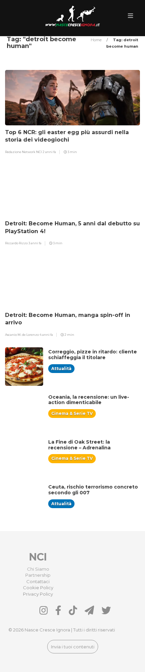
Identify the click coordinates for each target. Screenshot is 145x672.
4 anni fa (46, 335)
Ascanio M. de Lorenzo (22, 335)
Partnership (38, 575)
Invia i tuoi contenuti (72, 646)
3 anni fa (34, 243)
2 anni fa (49, 152)
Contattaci (38, 581)
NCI (38, 557)
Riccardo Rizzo (16, 243)
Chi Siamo (38, 569)
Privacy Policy (38, 594)
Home (97, 40)
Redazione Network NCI (23, 152)
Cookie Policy (38, 587)
